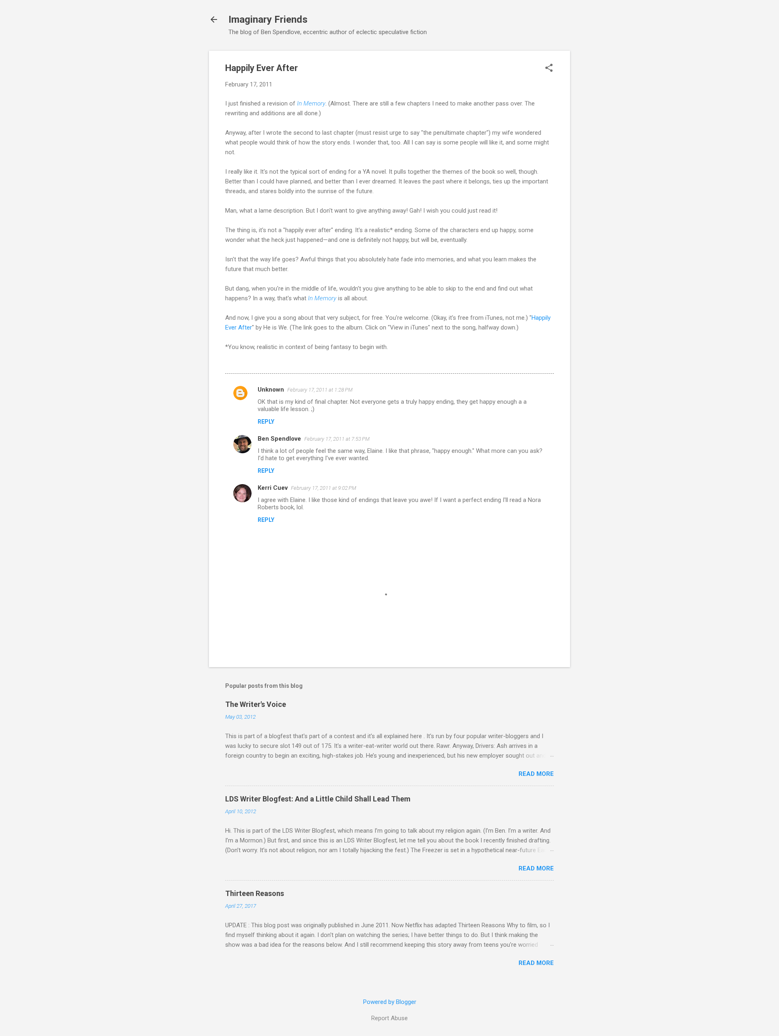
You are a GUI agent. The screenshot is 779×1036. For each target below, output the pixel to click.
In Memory (311, 103)
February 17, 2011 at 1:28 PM (320, 390)
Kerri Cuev (273, 487)
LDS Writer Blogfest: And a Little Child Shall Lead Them (318, 799)
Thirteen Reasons (254, 893)
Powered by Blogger (389, 1002)
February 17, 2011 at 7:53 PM (337, 439)
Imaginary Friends (268, 19)
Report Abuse (389, 1018)
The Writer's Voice (255, 704)
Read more (536, 774)
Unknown (271, 389)
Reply (266, 421)
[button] (549, 68)
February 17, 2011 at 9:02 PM (323, 488)
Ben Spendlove (279, 438)
